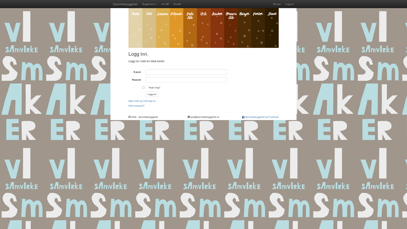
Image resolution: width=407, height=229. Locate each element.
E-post (137, 71)
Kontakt (177, 4)
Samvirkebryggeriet (125, 4)
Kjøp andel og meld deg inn (142, 100)
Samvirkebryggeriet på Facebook (262, 116)
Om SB (165, 4)
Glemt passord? (136, 105)
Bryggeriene (148, 4)
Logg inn (289, 4)
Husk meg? (154, 87)
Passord (136, 79)
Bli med (277, 4)
